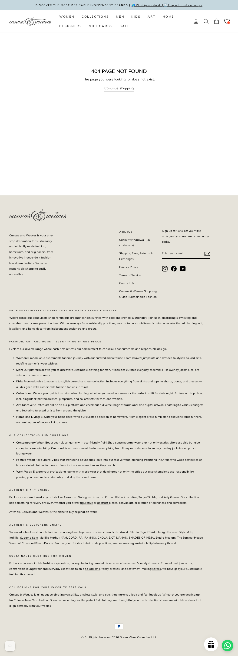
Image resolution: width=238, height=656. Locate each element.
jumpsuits (185, 563)
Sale (125, 26)
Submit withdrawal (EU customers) (134, 242)
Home (168, 16)
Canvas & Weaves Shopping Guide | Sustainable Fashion (138, 293)
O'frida (151, 532)
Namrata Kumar (103, 497)
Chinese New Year (26, 600)
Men (120, 16)
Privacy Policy (128, 267)
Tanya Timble (147, 497)
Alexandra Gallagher (77, 497)
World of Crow (19, 543)
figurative (86, 502)
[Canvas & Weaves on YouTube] (183, 269)
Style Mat (185, 532)
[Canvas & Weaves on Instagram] (165, 269)
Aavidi (124, 532)
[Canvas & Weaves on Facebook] (174, 269)
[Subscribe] (207, 253)
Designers (70, 26)
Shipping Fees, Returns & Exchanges (135, 256)
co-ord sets (92, 568)
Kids (135, 16)
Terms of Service (130, 275)
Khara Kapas (44, 543)
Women (67, 16)
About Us (125, 231)
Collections (95, 16)
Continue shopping (119, 88)
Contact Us (126, 283)
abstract (103, 502)
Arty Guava (171, 497)
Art (152, 16)
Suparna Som (29, 537)
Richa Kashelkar (126, 497)
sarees (156, 568)
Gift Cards (101, 26)
